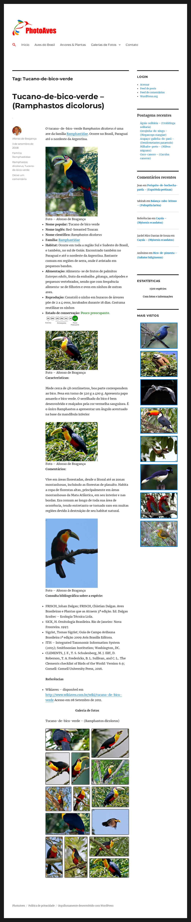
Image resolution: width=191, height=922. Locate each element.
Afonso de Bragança (24, 138)
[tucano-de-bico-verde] (87, 181)
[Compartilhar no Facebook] (74, 748)
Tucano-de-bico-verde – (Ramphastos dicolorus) (58, 101)
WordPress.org (149, 96)
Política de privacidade (41, 905)
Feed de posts (148, 88)
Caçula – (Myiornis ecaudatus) (155, 240)
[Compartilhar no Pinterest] (83, 748)
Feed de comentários (152, 92)
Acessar (144, 84)
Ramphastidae (77, 134)
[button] (14, 45)
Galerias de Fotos (103, 45)
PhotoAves (18, 905)
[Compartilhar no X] (69, 748)
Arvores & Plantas (73, 45)
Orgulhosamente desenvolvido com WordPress (86, 905)
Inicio (25, 45)
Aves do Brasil (45, 45)
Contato (132, 45)
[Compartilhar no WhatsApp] (78, 748)
